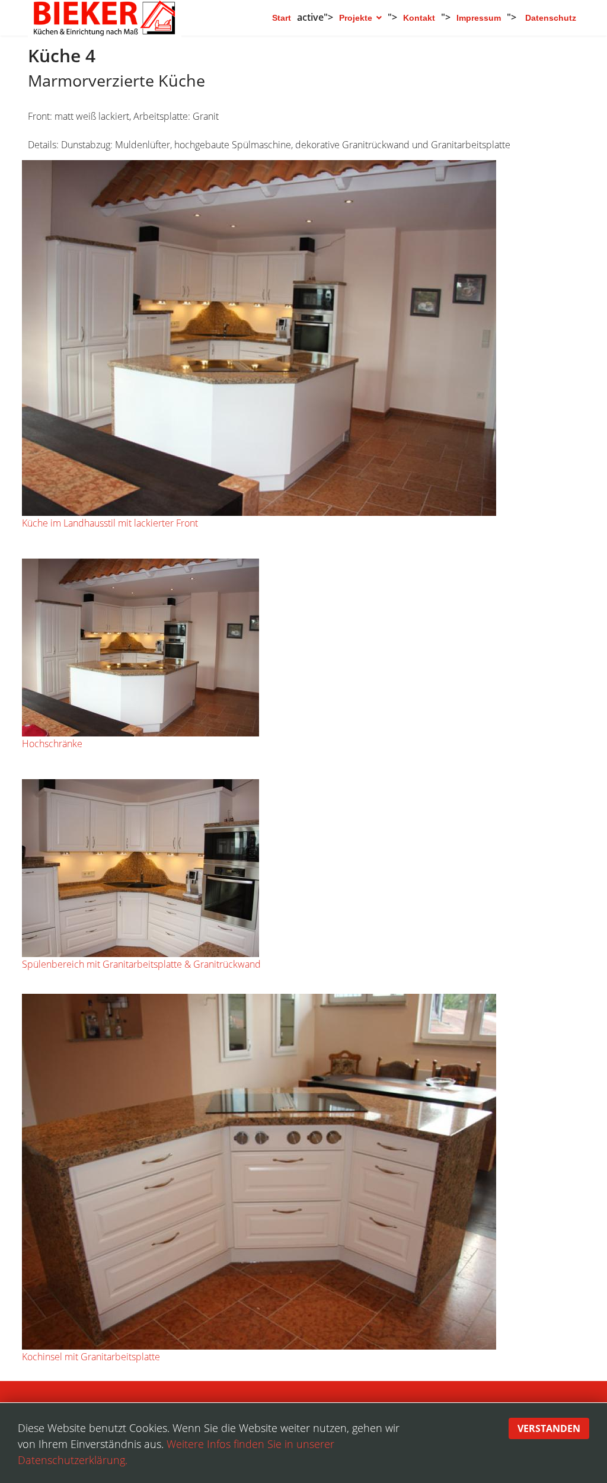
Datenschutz (550, 18)
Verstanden (548, 1428)
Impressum (478, 18)
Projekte (355, 18)
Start (281, 18)
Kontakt (419, 18)
